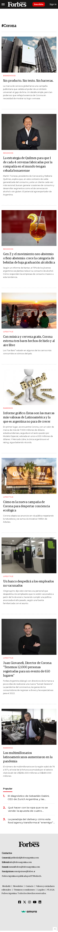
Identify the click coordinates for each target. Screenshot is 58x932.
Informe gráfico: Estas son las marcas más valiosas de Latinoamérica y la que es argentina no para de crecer (28, 417)
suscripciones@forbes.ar (24, 872)
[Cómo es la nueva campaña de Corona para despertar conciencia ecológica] (29, 476)
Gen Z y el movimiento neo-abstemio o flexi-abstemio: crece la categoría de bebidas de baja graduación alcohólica (29, 258)
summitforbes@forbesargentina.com (24, 867)
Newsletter (18, 886)
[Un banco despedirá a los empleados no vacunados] (29, 555)
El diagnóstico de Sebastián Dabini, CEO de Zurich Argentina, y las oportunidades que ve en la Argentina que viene (31, 797)
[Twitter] (24, 902)
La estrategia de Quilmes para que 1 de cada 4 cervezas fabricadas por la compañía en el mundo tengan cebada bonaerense (27, 164)
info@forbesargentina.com (20, 862)
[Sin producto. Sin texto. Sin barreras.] (29, 55)
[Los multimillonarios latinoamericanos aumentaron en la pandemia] (29, 727)
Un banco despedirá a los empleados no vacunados (28, 583)
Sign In (52, 4)
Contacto (30, 886)
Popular (7, 788)
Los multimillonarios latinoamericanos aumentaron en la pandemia (27, 757)
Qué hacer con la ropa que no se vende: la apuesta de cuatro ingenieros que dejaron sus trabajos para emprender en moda (29, 809)
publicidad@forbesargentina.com (25, 858)
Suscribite (38, 4)
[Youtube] (35, 902)
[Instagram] (29, 902)
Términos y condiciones (24, 890)
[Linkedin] (40, 902)
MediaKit (6, 886)
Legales (41, 890)
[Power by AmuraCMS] (29, 911)
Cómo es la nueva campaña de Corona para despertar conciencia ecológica (26, 506)
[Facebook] (19, 902)
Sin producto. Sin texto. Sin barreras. (28, 80)
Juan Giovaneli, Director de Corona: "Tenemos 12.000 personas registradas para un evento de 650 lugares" (27, 669)
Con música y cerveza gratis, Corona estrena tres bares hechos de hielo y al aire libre (29, 341)
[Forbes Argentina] (17, 4)
